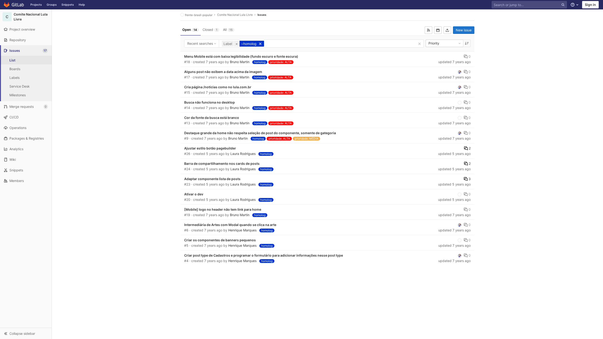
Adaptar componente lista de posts (212, 179)
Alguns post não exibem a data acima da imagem (223, 72)
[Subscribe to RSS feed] (428, 30)
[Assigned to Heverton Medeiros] (459, 194)
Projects (36, 4)
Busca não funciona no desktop (209, 102)
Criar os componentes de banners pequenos (220, 240)
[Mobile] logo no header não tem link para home (222, 209)
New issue (464, 30)
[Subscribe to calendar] (438, 30)
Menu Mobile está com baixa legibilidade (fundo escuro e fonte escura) (241, 56)
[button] (26, 333)
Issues (261, 14)
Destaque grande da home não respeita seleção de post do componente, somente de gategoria (260, 133)
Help (82, 4)
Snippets (67, 4)
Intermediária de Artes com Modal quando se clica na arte (230, 225)
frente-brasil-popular (198, 15)
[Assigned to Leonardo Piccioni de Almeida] (459, 102)
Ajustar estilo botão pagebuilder (210, 148)
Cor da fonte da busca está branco (211, 118)
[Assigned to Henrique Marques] (459, 71)
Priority (433, 43)
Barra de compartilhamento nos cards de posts (222, 163)
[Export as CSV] (447, 30)
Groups (52, 4)
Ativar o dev (193, 194)
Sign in (590, 5)
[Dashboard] (14, 4)
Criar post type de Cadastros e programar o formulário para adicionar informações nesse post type (263, 255)
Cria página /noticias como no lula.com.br (217, 87)
